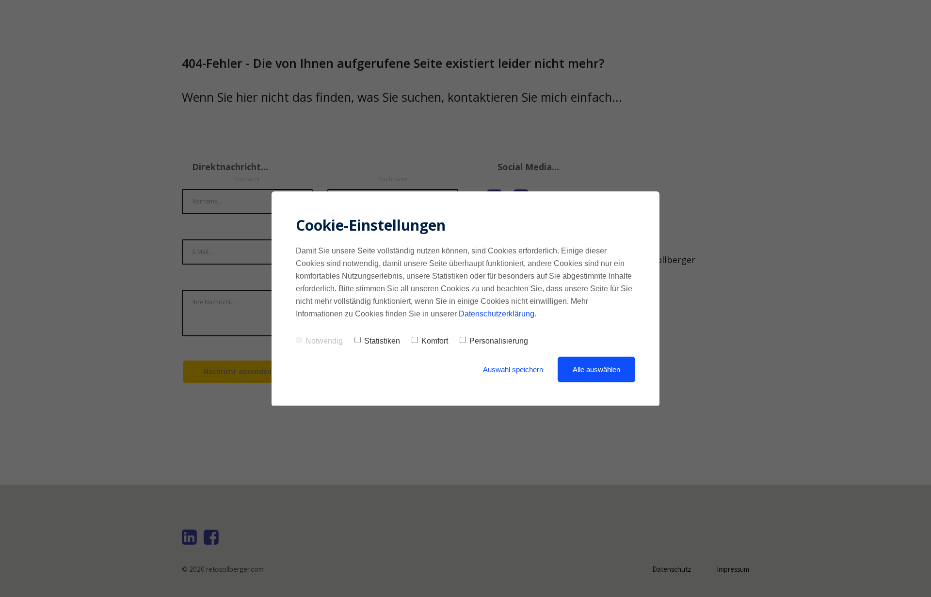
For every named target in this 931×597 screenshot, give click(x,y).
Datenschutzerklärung (496, 314)
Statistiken (382, 341)
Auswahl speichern (513, 369)
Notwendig (324, 341)
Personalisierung (498, 341)
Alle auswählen (596, 369)
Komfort (434, 341)
